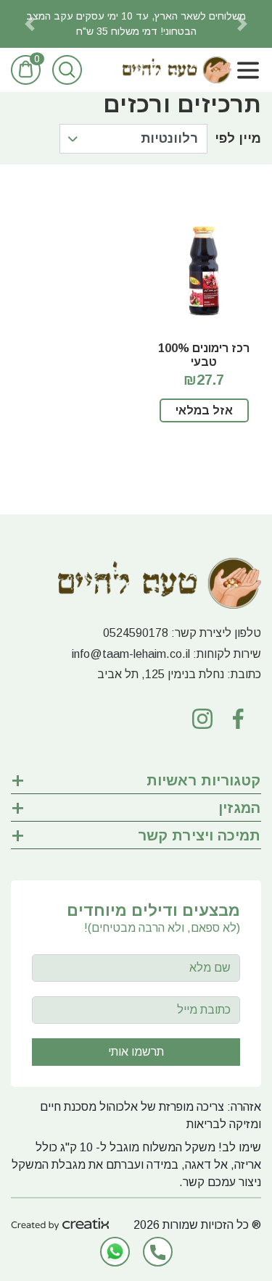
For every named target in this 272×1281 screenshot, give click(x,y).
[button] (30, 24)
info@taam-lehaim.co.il (131, 654)
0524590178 (135, 633)
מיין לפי (238, 138)
